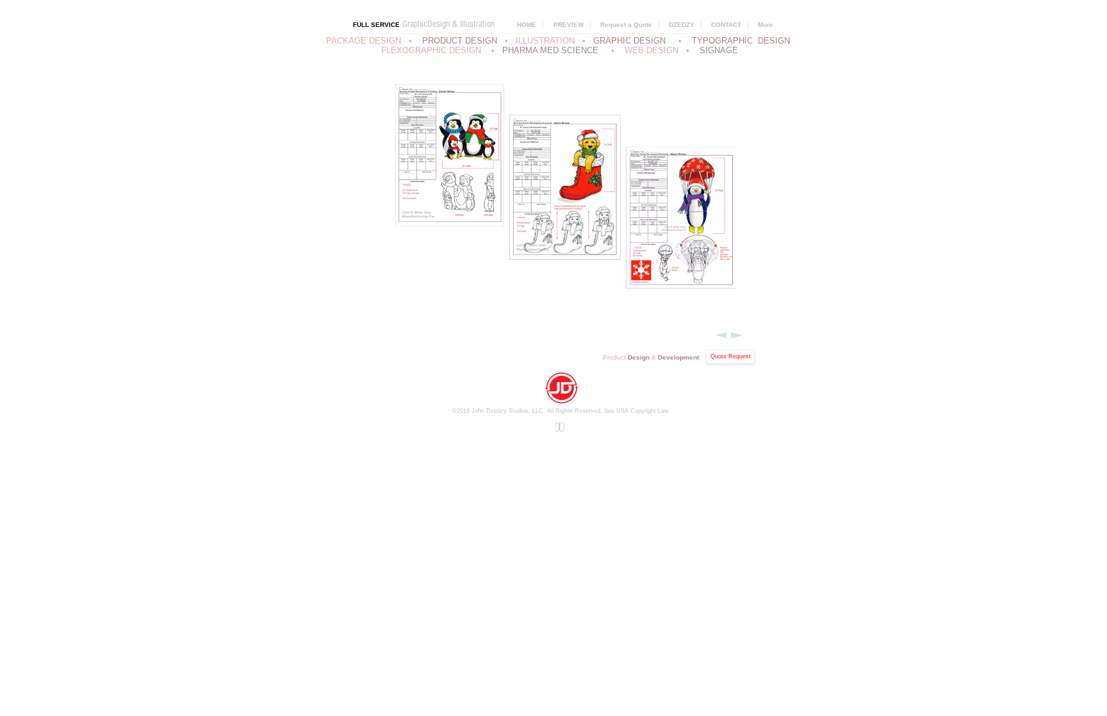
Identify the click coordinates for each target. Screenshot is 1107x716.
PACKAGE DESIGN (363, 41)
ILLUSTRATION (545, 41)
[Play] (559, 426)
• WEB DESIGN (647, 50)
